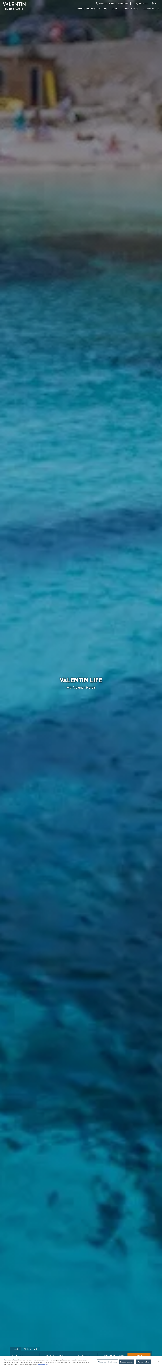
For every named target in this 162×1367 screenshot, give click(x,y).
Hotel (15, 1349)
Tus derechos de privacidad (107, 1362)
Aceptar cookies (143, 1362)
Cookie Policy (43, 1364)
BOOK (139, 1356)
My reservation (142, 3)
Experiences (131, 9)
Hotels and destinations (92, 9)
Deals (115, 9)
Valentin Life (151, 9)
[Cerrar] (158, 1361)
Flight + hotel (30, 1349)
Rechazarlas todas (126, 1362)
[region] (81, 1361)
